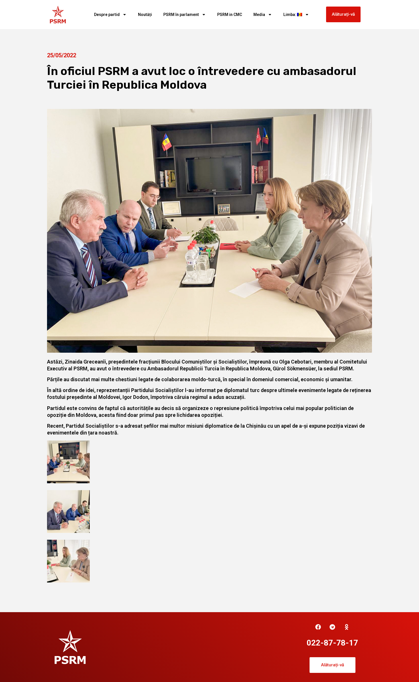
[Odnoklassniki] (346, 627)
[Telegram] (332, 627)
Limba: (290, 14)
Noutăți (145, 14)
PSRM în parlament (181, 14)
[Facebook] (318, 627)
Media (259, 14)
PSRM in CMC (229, 14)
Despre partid (107, 14)
